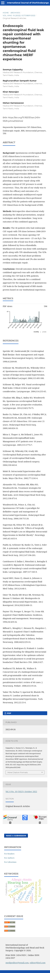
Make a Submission (16, 835)
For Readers (9, 853)
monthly (36, 332)
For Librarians (10, 862)
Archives (15, 13)
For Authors (9, 858)
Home (6, 13)
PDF (9, 713)
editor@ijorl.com (37, 962)
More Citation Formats (18, 772)
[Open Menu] (3, 3)
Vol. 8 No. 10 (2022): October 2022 (19, 15)
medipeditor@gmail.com (17, 962)
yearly (44, 332)
